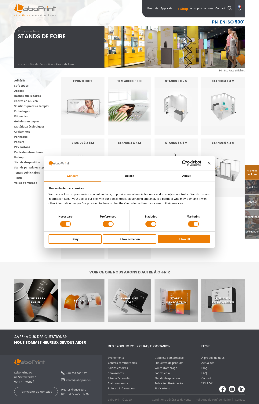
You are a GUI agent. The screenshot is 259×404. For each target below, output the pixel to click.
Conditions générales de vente (171, 399)
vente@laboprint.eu (79, 380)
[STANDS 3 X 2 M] (176, 133)
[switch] (108, 224)
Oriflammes (22, 131)
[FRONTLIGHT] (82, 133)
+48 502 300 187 (76, 373)
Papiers (19, 142)
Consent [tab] (72, 175)
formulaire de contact (36, 392)
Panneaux (20, 137)
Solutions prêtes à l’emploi (31, 106)
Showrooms (116, 373)
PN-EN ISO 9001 (228, 22)
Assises (19, 90)
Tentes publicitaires (27, 172)
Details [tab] (129, 175)
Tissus (18, 177)
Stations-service (118, 383)
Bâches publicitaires (27, 96)
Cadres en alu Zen (26, 101)
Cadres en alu (163, 373)
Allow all (184, 239)
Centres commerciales (122, 363)
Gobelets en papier (26, 121)
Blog (204, 368)
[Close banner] (209, 163)
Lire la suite (82, 125)
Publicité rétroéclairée (28, 152)
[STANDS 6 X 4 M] (223, 195)
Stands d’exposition (27, 162)
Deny (75, 239)
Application (168, 8)
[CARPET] (129, 256)
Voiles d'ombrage (166, 368)
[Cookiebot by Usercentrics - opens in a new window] (184, 163)
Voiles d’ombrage (25, 183)
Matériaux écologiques (29, 126)
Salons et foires (118, 368)
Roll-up (19, 157)
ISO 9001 (207, 383)
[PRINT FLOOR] (82, 256)
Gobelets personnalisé (169, 357)
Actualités (207, 363)
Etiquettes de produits (169, 363)
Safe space (21, 85)
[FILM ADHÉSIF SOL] (129, 133)
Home (21, 64)
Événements (116, 357)
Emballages (22, 111)
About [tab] (186, 175)
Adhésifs (20, 80)
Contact (220, 8)
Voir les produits (176, 125)
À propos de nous (201, 8)
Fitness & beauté (119, 378)
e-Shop (182, 8)
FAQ (204, 373)
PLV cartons (22, 147)
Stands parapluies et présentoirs (35, 167)
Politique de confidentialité (213, 399)
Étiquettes (21, 116)
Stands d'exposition (41, 64)
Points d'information (121, 388)
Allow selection (129, 239)
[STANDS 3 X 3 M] (223, 133)
